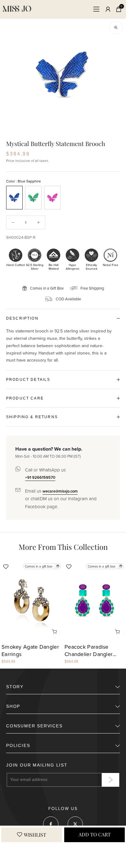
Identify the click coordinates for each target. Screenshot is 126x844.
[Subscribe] (110, 780)
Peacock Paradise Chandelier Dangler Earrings (89, 651)
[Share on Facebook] (50, 824)
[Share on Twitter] (75, 824)
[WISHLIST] (31, 834)
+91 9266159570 (40, 477)
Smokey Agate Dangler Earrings (30, 651)
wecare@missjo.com (60, 491)
